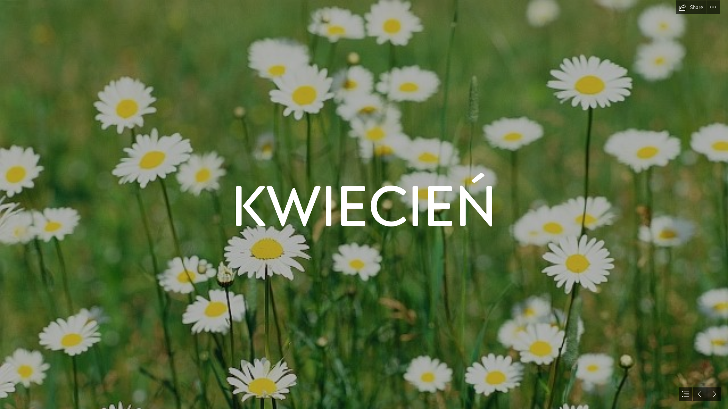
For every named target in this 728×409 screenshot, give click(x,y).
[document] (364, 204)
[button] (691, 7)
